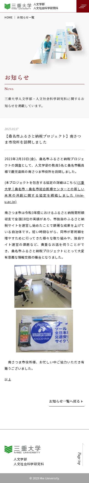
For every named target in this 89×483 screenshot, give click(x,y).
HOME (9, 17)
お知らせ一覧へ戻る (64, 401)
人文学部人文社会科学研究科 (46, 6)
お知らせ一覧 (25, 17)
